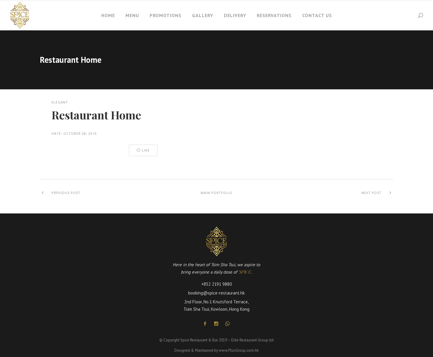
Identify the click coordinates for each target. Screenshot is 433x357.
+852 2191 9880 (216, 284)
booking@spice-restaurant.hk (216, 293)
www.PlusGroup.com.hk (239, 350)
